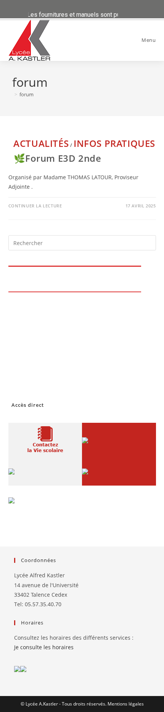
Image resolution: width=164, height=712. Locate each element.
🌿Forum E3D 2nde (57, 158)
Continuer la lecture (35, 206)
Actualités (41, 143)
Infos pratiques (114, 143)
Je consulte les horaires (44, 647)
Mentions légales (126, 704)
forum (26, 94)
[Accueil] (10, 94)
